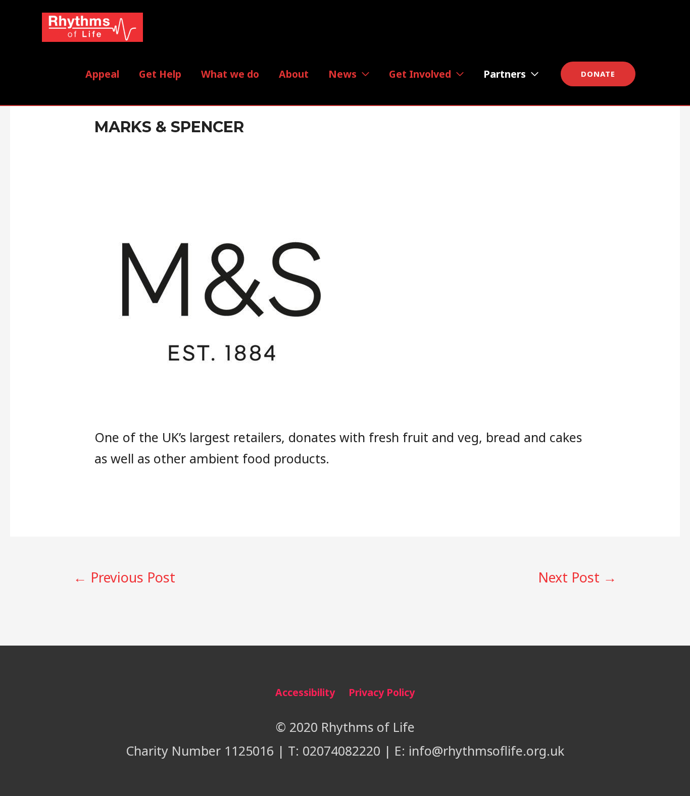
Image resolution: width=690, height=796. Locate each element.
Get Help (160, 74)
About (294, 74)
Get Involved (420, 74)
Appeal (102, 74)
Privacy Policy (382, 692)
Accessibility (305, 692)
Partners (504, 74)
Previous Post (124, 577)
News (342, 74)
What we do (230, 74)
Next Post (577, 577)
